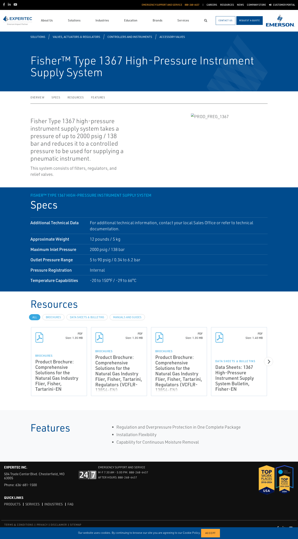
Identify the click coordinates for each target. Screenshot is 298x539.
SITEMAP (75, 524)
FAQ (70, 504)
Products (12, 504)
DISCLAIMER (59, 524)
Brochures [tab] (53, 317)
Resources (76, 97)
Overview (37, 97)
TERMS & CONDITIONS (19, 524)
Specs (55, 97)
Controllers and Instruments (129, 36)
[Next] (268, 361)
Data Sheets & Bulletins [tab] (87, 317)
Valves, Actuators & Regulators (76, 36)
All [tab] (34, 317)
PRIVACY (42, 524)
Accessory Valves (172, 36)
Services (32, 504)
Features (98, 97)
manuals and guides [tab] (127, 317)
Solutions (37, 36)
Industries (53, 504)
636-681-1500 (26, 485)
